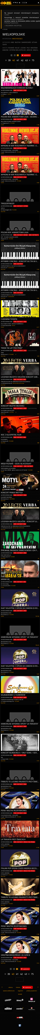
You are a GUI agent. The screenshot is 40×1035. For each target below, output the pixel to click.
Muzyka (3, 211)
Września (34, 48)
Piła (28, 48)
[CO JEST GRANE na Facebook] (20, 1026)
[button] (13, 2)
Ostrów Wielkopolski (17, 50)
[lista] (11, 55)
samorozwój (26, 42)
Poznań (11, 48)
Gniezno (5, 50)
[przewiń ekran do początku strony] (2, 987)
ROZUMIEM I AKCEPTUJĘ (13, 25)
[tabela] (14, 55)
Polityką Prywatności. (11, 23)
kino (12, 42)
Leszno (23, 48)
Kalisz (17, 48)
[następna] (30, 60)
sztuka (34, 42)
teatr (4, 44)
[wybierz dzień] (19, 2)
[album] (17, 55)
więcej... (36, 50)
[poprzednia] (6, 60)
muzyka (18, 42)
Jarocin (29, 50)
